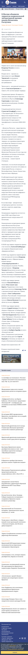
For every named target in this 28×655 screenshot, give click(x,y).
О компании (5, 626)
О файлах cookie (7, 628)
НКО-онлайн (21, 6)
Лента (3, 6)
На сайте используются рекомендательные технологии (7, 632)
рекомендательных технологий (15, 649)
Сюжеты (9, 6)
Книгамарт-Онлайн (17, 25)
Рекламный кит (6, 624)
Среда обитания (6, 25)
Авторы (14, 6)
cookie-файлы (12, 645)
